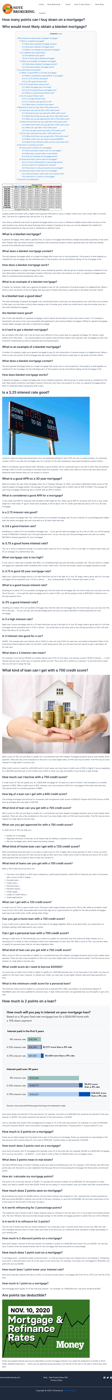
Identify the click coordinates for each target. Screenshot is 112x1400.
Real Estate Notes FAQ (58, 1377)
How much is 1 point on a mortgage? (38, 177)
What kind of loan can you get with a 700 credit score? (45, 116)
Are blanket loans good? (33, 55)
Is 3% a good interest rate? (31, 96)
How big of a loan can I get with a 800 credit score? (44, 113)
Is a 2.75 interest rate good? (35, 78)
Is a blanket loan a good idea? (32, 53)
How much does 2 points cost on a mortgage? (41, 151)
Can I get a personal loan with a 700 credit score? (40, 133)
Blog (45, 1377)
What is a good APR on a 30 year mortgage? (38, 73)
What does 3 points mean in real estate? (40, 153)
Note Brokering (53, 4)
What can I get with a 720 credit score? (39, 128)
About (68, 4)
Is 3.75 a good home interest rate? (34, 84)
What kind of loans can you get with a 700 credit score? (45, 125)
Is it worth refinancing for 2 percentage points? (42, 162)
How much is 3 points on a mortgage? (35, 148)
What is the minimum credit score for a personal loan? (45, 142)
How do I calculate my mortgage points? (39, 156)
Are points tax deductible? (28, 179)
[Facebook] (104, 1378)
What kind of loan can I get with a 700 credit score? (38, 107)
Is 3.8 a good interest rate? (34, 81)
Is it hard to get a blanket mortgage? (38, 58)
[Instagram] (111, 1378)
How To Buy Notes (82, 4)
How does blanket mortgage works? (38, 67)
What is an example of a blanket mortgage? (41, 50)
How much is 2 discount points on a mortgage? (42, 168)
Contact (42, 13)
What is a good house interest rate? (38, 93)
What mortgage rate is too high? (36, 87)
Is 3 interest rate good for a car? (37, 102)
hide (60, 34)
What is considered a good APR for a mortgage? (42, 76)
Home (41, 4)
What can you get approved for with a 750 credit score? (46, 119)
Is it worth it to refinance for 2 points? (39, 165)
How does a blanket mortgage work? (38, 47)
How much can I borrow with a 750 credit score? (39, 110)
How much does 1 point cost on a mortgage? (38, 171)
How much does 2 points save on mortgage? (38, 159)
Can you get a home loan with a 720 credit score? (43, 130)
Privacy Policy (56, 1380)
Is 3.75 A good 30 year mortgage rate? (39, 90)
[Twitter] (108, 1378)
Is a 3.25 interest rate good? (29, 70)
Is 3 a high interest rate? (33, 99)
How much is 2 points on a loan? (30, 145)
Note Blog (99, 4)
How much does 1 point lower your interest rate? (43, 174)
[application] (61, 4)
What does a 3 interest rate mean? (38, 104)
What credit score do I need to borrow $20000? (42, 139)
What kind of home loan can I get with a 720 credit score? (43, 122)
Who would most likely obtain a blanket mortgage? (37, 38)
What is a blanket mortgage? (31, 41)
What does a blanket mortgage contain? (39, 44)
